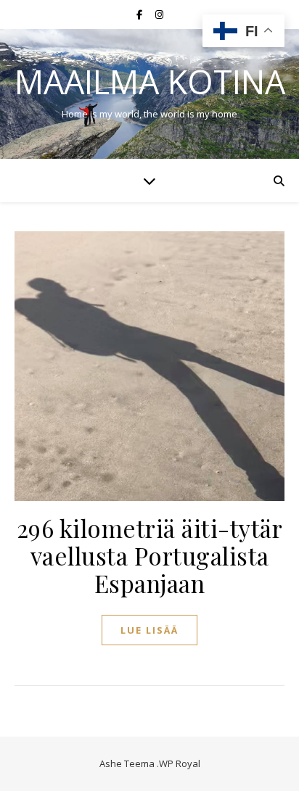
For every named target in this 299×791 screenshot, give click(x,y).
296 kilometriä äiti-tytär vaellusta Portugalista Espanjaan (150, 555)
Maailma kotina (150, 81)
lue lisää (149, 630)
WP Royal (179, 763)
